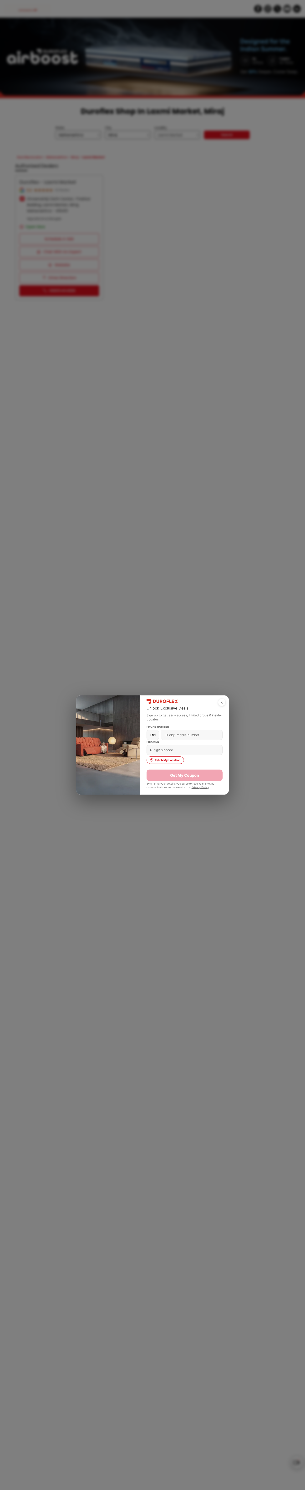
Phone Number (158, 726)
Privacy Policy (200, 787)
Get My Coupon (184, 775)
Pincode (153, 741)
